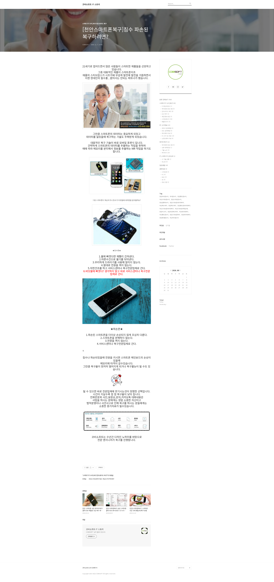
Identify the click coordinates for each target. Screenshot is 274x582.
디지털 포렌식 (167, 106)
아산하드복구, (163, 206)
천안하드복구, (172, 206)
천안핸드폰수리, (182, 196)
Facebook (163, 246)
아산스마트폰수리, (164, 199)
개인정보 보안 (167, 116)
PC (164, 174)
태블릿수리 (166, 122)
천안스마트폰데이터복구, (177, 203)
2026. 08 (175, 270)
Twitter (171, 246)
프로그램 (165, 182)
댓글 (83, 520)
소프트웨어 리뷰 (167, 138)
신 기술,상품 (166, 159)
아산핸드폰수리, (164, 215)
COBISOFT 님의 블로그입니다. (96, 532)
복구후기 (166, 153)
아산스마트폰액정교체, (181, 209)
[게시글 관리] (93, 467)
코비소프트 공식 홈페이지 (89, 568)
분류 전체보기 (165, 99)
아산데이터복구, (184, 212)
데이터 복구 (164, 142)
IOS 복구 (165, 114)
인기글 (168, 225)
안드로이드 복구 (167, 111)
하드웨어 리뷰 (167, 133)
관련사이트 (181, 568)
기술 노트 (165, 150)
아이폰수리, (173, 196)
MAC (164, 177)
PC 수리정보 (164, 125)
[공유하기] (90, 467)
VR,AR (165, 162)
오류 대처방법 (167, 148)
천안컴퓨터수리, (164, 203)
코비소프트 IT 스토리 (91, 4)
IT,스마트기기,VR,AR (167, 156)
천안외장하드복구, (173, 212)
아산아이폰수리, (174, 218)
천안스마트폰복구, (175, 215)
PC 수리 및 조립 (168, 136)
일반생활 (163, 165)
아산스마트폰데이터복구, (166, 209)
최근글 (161, 225)
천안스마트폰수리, (176, 199)
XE (163, 180)
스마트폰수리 (167, 119)
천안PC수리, (163, 212)
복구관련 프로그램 (168, 109)
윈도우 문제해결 (167, 128)
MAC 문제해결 (167, 131)
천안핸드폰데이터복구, (184, 206)
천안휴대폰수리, (164, 218)
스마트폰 (165, 172)
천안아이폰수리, (164, 196)
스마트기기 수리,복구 (167, 103)
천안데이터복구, (186, 215)
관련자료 (163, 169)
